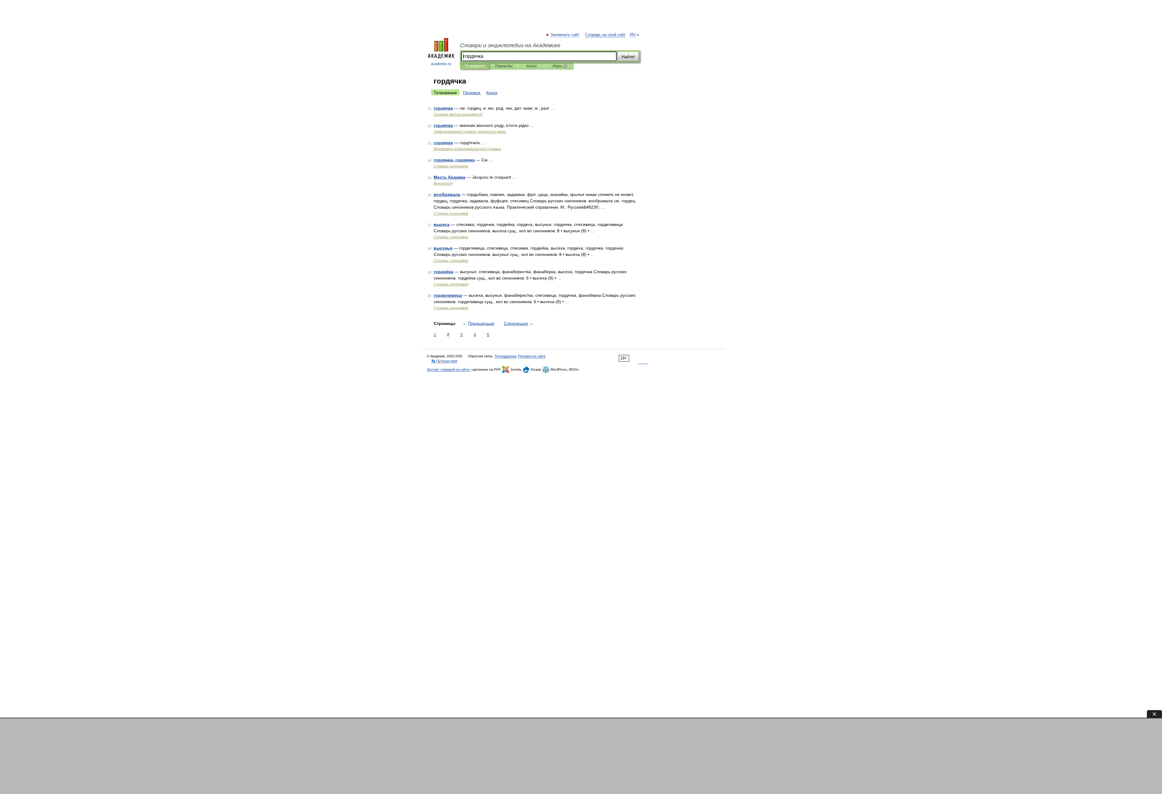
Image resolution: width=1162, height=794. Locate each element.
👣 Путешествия (444, 361)
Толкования (474, 66)
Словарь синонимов (451, 166)
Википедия (443, 183)
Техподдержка (505, 356)
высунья (443, 248)
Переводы (504, 66)
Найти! (628, 56)
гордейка (443, 271)
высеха (442, 224)
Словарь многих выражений (458, 114)
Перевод (471, 92)
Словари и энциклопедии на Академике (510, 45)
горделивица (448, 295)
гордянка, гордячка (454, 159)
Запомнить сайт (565, 35)
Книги (532, 66)
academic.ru (441, 64)
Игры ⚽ (560, 66)
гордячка (443, 108)
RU (632, 35)
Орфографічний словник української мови (470, 132)
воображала (447, 194)
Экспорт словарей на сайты (448, 369)
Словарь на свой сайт (605, 35)
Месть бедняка (449, 177)
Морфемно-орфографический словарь (467, 149)
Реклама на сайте (532, 356)
